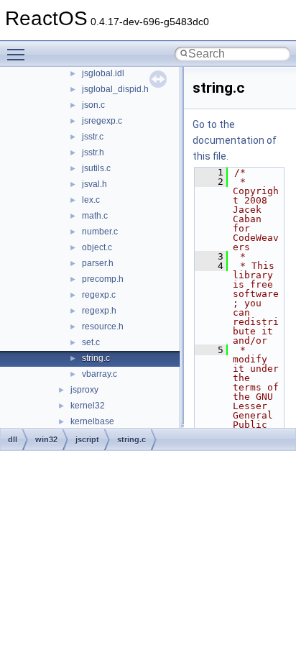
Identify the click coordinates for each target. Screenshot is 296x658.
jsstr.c (92, 137)
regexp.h (99, 311)
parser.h (98, 263)
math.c (95, 216)
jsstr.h (93, 152)
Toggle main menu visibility (19, 54)
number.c (100, 232)
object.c (97, 247)
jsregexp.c (102, 121)
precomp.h (103, 279)
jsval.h (94, 184)
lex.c (91, 200)
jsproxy (84, 390)
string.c (96, 358)
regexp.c (99, 295)
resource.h (103, 326)
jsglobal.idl (103, 73)
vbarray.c (99, 374)
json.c (93, 105)
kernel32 (87, 406)
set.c (91, 342)
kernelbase (92, 421)
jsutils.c (96, 168)
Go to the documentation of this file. (235, 140)
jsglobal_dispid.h (115, 89)
